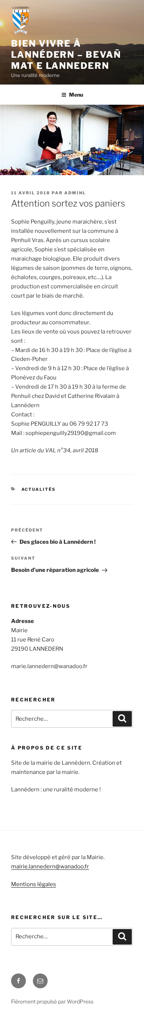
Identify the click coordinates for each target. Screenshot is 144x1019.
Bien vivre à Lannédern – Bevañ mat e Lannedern (66, 54)
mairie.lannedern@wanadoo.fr (50, 866)
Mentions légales (33, 884)
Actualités (38, 489)
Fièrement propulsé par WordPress (52, 1001)
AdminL (75, 192)
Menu (76, 94)
